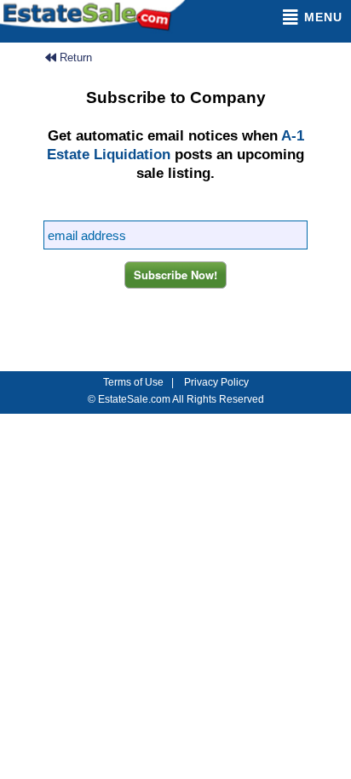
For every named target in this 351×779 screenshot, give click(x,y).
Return (74, 57)
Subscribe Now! (175, 274)
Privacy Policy (216, 382)
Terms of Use (133, 382)
